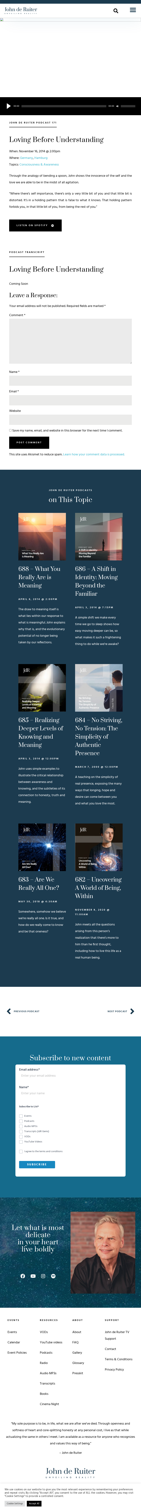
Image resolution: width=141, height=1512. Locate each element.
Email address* (29, 1070)
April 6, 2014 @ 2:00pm (37, 599)
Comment (17, 315)
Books (44, 1394)
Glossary (78, 1363)
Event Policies (17, 1352)
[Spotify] (53, 1276)
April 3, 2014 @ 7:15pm (94, 607)
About (76, 1332)
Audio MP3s (48, 1373)
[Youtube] (33, 1276)
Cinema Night (49, 1404)
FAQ (75, 1342)
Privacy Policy (114, 1369)
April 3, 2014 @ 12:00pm (38, 759)
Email (14, 391)
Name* (24, 1088)
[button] (115, 10)
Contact (110, 1349)
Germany (26, 158)
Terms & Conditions (118, 1359)
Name (14, 372)
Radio (44, 1363)
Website (15, 411)
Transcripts (47, 1383)
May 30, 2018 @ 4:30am (37, 902)
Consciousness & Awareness (39, 164)
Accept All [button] (34, 1504)
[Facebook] (23, 1276)
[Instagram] (43, 1276)
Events (12, 1332)
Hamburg (41, 158)
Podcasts (46, 1352)
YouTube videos (51, 1342)
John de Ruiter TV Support (117, 1336)
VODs (44, 1332)
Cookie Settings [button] (15, 1504)
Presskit (77, 1373)
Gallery (77, 1352)
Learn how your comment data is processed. (94, 454)
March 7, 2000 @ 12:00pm (96, 767)
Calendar (14, 1342)
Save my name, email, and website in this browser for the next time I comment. (67, 430)
